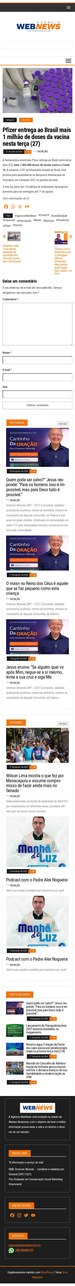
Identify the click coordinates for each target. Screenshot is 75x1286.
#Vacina (17, 225)
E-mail (7, 370)
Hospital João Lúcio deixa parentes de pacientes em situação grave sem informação (12, 253)
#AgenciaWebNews (25, 215)
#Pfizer (7, 225)
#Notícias (48, 220)
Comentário (11, 299)
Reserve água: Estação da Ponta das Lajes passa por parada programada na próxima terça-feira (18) (47, 1048)
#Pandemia (62, 220)
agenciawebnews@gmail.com (25, 1245)
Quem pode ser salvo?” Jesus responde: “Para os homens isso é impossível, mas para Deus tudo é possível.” (35, 487)
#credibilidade (59, 215)
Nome (7, 352)
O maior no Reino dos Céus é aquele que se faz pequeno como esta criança (37, 588)
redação (43, 151)
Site (5, 387)
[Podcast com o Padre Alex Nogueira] (37, 841)
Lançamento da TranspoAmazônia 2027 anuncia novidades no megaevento (46, 1029)
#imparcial (9, 220)
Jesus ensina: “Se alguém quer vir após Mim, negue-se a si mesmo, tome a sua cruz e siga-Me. (35, 672)
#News (37, 220)
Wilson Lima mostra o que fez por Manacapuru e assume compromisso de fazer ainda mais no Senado (35, 783)
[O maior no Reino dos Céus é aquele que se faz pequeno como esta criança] (37, 552)
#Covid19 (43, 215)
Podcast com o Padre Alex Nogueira (37, 879)
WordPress (47, 1272)
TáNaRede (26, 120)
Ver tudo (62, 424)
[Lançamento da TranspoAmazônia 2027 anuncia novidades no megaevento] (15, 1030)
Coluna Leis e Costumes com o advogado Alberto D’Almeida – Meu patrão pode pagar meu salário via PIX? (63, 261)
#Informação (24, 220)
